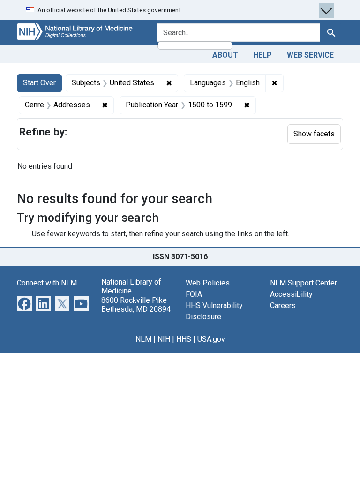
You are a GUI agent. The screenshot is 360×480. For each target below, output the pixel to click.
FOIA (194, 294)
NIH (164, 339)
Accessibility (291, 294)
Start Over (39, 82)
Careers (283, 305)
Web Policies (208, 282)
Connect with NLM (47, 282)
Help (262, 55)
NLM (143, 339)
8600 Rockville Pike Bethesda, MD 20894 (136, 305)
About (225, 55)
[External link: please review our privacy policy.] (24, 303)
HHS (183, 339)
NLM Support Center (303, 282)
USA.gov (211, 339)
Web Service (310, 55)
